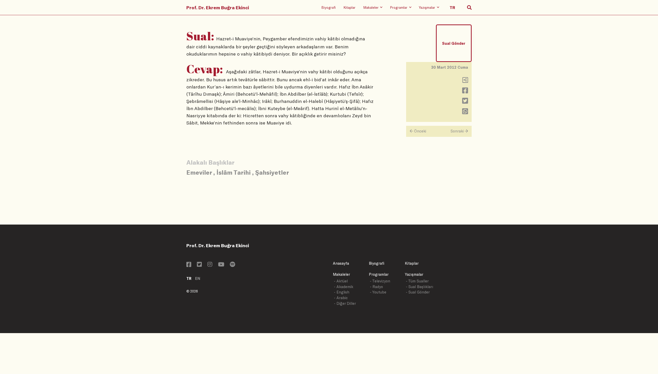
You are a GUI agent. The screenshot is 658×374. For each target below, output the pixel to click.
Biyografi (328, 7)
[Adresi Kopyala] (465, 81)
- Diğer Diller (345, 303)
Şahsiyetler (272, 172)
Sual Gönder (453, 43)
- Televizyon (380, 281)
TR (188, 278)
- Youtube (378, 292)
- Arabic (341, 298)
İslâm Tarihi (233, 172)
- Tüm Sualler (417, 281)
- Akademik (343, 286)
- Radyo (376, 286)
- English (341, 292)
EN (197, 278)
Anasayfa (341, 263)
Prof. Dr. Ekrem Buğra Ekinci (217, 7)
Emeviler (199, 172)
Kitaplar (349, 7)
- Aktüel (341, 281)
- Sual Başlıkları (419, 286)
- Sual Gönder (418, 292)
